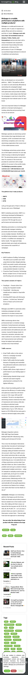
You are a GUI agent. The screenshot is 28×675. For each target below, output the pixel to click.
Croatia (13, 643)
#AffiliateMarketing (9, 624)
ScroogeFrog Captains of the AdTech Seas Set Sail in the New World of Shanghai (17, 603)
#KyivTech (14, 633)
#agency (19, 624)
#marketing (18, 535)
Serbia (19, 649)
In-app (12, 530)
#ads (4, 535)
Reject (13, 671)
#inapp (10, 535)
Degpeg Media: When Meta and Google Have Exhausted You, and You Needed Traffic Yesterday (14, 590)
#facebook (18, 630)
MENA (13, 649)
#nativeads (16, 636)
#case (11, 627)
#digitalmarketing (9, 630)
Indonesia (17, 646)
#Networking (7, 640)
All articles (5, 530)
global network (8, 646)
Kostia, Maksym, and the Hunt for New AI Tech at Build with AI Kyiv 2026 (17, 565)
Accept (7, 671)
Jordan (6, 649)
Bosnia (6, 643)
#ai (5, 627)
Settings (20, 671)
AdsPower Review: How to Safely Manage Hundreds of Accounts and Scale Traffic (17, 554)
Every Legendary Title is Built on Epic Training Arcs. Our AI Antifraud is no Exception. (13, 577)
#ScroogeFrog (17, 640)
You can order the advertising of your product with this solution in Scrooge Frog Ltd (14, 522)
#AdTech (13, 621)
